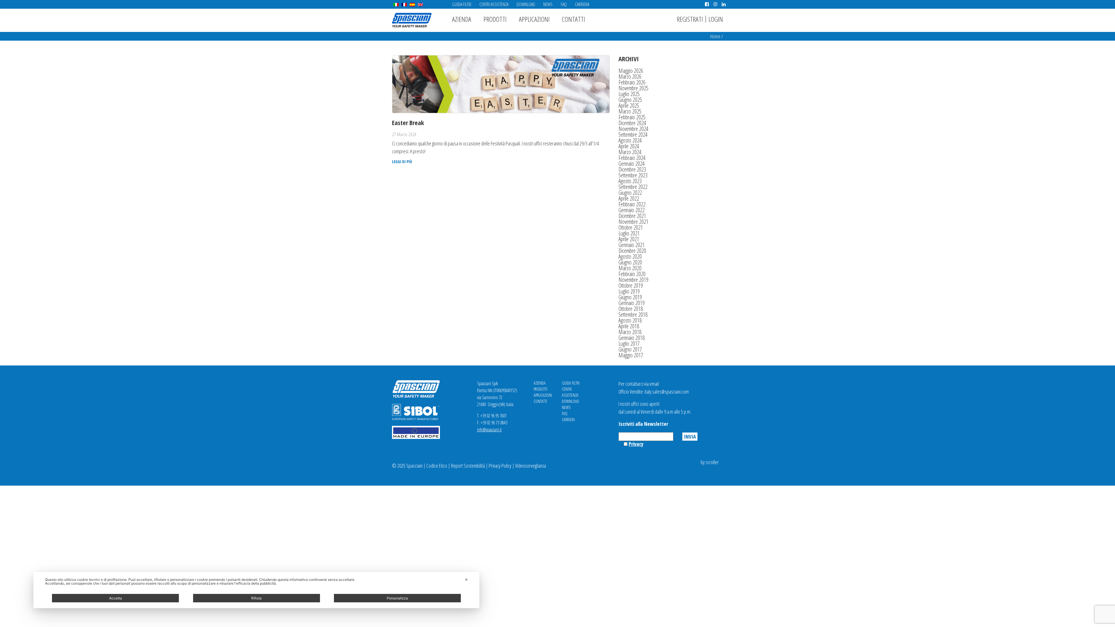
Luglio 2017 (629, 343)
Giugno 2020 (630, 262)
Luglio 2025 (629, 94)
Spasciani (411, 20)
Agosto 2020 (630, 256)
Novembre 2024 (633, 129)
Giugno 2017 (630, 349)
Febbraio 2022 (631, 204)
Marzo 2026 (629, 76)
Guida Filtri (461, 4)
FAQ (564, 4)
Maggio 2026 (630, 71)
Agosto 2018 (630, 320)
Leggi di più (402, 162)
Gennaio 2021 (631, 245)
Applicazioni (534, 19)
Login (715, 19)
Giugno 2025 (630, 100)
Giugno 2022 (630, 193)
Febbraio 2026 (631, 82)
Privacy (636, 443)
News (548, 4)
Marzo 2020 (629, 268)
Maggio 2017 (630, 355)
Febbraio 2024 (631, 158)
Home (715, 36)
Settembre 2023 (633, 175)
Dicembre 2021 (632, 216)
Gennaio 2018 (631, 338)
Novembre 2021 (633, 222)
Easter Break (408, 122)
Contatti (573, 19)
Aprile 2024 (628, 146)
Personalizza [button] (397, 598)
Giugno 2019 (630, 297)
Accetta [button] (115, 598)
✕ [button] (466, 579)
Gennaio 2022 (631, 210)
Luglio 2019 (629, 291)
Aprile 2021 (628, 239)
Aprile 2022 (628, 198)
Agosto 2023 (630, 181)
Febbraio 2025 (631, 117)
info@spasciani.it (489, 429)
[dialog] (256, 590)
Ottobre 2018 (630, 309)
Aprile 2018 (628, 326)
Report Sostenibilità (468, 465)
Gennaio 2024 (631, 163)
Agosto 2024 (630, 140)
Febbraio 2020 (631, 274)
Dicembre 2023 (632, 169)
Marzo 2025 (629, 111)
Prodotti (495, 19)
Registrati (690, 19)
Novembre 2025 (633, 88)
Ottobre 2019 (630, 285)
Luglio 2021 (629, 233)
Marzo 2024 (629, 152)
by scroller (710, 462)
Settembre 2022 (633, 187)
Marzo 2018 (629, 332)
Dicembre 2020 (632, 251)
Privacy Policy (500, 465)
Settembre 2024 (633, 134)
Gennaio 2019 (631, 303)
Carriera (582, 4)
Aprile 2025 (628, 105)
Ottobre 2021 (630, 227)
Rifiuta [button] (256, 598)
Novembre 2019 (633, 280)
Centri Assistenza (493, 4)
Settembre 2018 (633, 314)
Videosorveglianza (530, 465)
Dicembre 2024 (632, 123)
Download (526, 4)
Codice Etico (436, 465)
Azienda (461, 19)
